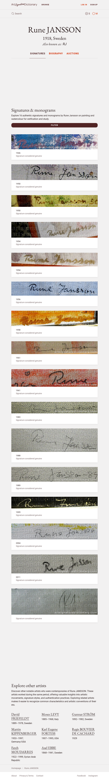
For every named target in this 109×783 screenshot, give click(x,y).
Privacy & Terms (26, 776)
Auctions (73, 53)
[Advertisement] (54, 80)
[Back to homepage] (24, 5)
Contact (39, 776)
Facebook (81, 776)
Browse (45, 5)
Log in (84, 5)
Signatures (37, 53)
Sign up (94, 5)
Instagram (93, 776)
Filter (54, 125)
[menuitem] (37, 53)
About (14, 776)
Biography (56, 53)
